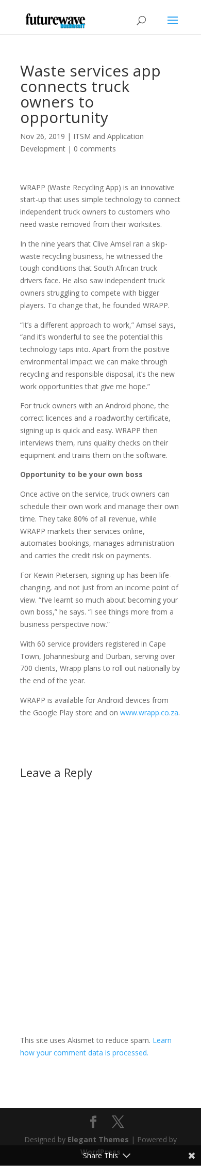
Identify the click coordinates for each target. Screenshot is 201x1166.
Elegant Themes (98, 1139)
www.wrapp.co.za (149, 712)
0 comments (95, 149)
